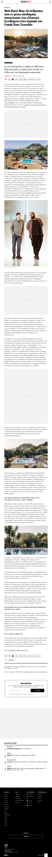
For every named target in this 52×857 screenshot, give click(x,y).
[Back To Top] (46, 855)
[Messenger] (12, 79)
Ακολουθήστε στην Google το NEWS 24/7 (15, 666)
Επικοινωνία (18, 802)
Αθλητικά (6, 808)
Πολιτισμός (6, 804)
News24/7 (40, 794)
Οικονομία (6, 802)
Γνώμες (5, 800)
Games (11, 672)
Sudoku (31, 672)
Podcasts (6, 821)
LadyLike (40, 800)
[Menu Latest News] (50, 1)
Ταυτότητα (18, 796)
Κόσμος (5, 798)
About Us (17, 794)
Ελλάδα (5, 794)
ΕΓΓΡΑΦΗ (26, 836)
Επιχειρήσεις (7, 7)
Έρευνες (6, 812)
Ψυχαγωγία (6, 806)
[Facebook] (5, 79)
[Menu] (2, 1)
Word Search (43, 672)
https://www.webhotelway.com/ (18, 650)
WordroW (36, 672)
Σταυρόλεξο (25, 672)
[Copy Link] (16, 79)
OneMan (39, 798)
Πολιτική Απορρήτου (20, 800)
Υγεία (5, 810)
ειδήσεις (43, 666)
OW (39, 802)
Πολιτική (6, 796)
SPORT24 (40, 796)
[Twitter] (9, 79)
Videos (5, 823)
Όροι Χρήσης (18, 798)
